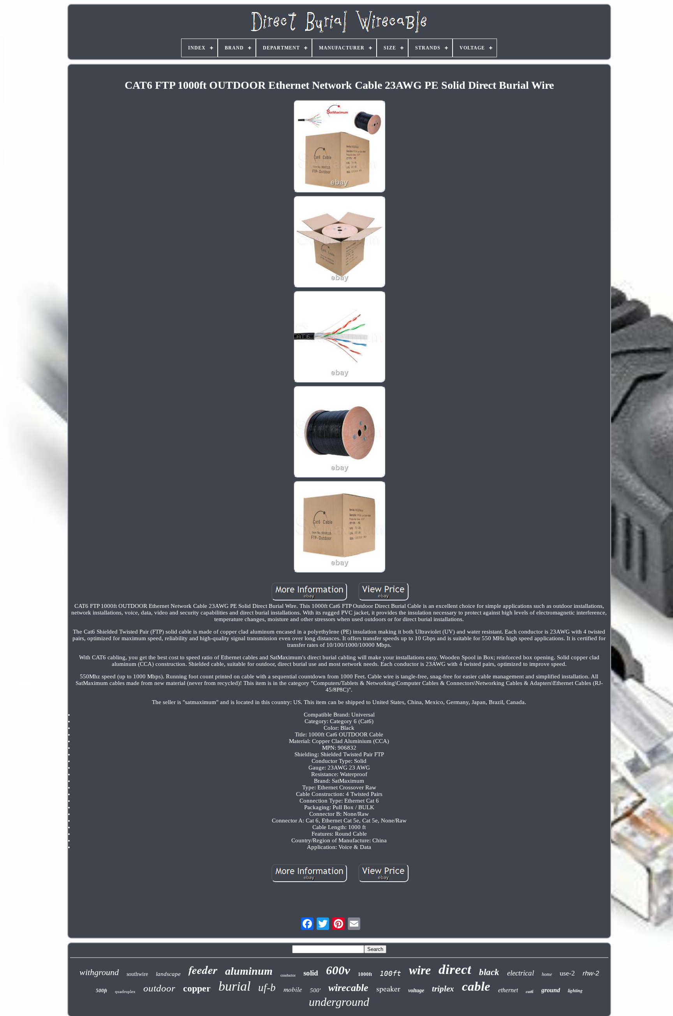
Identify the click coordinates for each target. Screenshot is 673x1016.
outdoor (159, 988)
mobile (293, 989)
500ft (101, 990)
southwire (137, 974)
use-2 (567, 973)
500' (315, 990)
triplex (443, 988)
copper (197, 988)
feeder (203, 969)
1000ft (365, 974)
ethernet (508, 990)
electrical (520, 973)
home (547, 974)
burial (234, 986)
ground (550, 990)
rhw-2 (591, 973)
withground (99, 972)
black (489, 972)
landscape (168, 974)
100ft (390, 973)
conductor (288, 975)
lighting (575, 990)
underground (339, 1001)
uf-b (267, 987)
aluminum (249, 971)
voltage (416, 990)
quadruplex (125, 991)
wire (420, 970)
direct (455, 969)
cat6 (530, 991)
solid (310, 973)
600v (338, 970)
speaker (388, 988)
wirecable (348, 987)
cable (476, 986)
